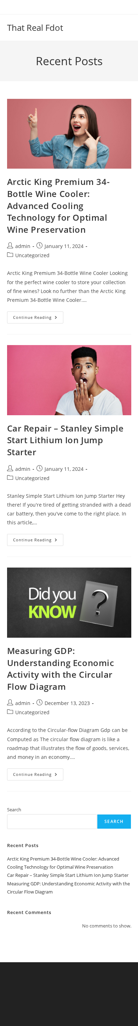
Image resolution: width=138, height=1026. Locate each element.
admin (22, 246)
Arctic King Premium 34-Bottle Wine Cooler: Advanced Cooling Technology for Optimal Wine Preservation (58, 205)
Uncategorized (32, 255)
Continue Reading (38, 318)
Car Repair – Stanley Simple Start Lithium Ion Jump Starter (65, 440)
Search (14, 809)
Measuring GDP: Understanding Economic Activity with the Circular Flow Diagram (60, 668)
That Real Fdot (35, 27)
